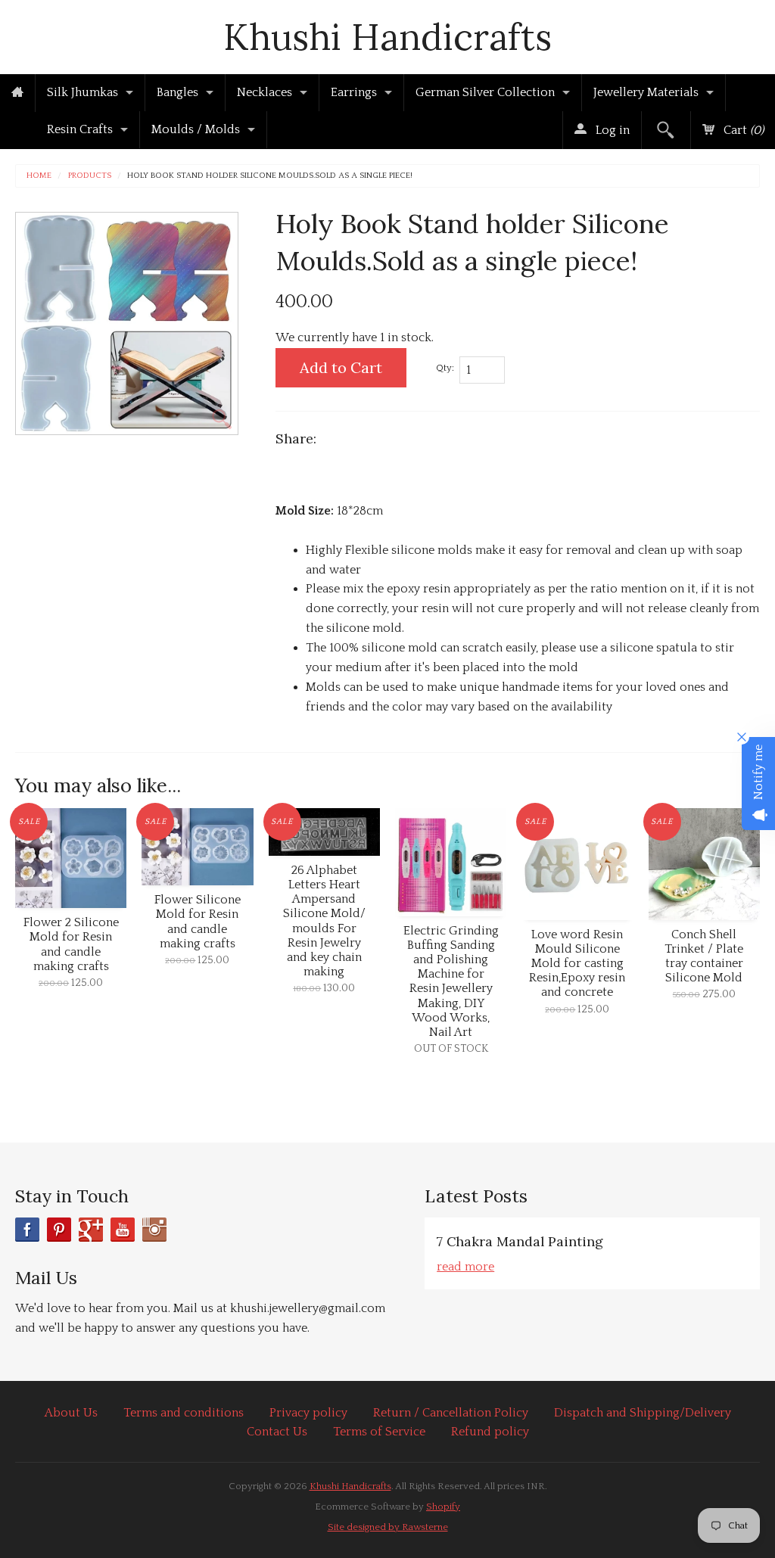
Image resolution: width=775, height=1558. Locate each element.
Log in (611, 130)
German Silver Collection (485, 92)
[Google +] (91, 1229)
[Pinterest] (59, 1229)
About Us (71, 1413)
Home (38, 176)
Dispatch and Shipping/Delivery (642, 1413)
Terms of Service (379, 1431)
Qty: (445, 367)
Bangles (177, 92)
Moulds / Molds (195, 129)
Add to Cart (341, 367)
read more (465, 1266)
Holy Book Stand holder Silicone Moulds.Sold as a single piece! (269, 176)
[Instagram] (154, 1229)
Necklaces (264, 92)
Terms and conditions (183, 1413)
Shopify (443, 1506)
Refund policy (490, 1431)
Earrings (354, 92)
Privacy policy (308, 1413)
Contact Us (277, 1431)
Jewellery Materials (646, 92)
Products (89, 176)
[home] (17, 93)
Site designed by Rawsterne (388, 1527)
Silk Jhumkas (82, 92)
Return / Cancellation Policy (450, 1413)
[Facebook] (27, 1229)
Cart (742, 130)
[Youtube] (122, 1229)
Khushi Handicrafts (387, 37)
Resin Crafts (80, 129)
